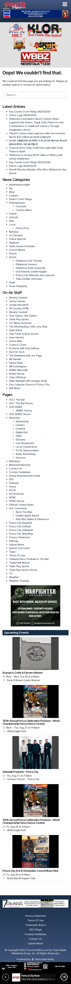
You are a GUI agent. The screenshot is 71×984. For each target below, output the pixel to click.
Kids (11, 220)
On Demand (15, 235)
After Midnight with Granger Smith (28, 380)
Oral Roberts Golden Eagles (31, 271)
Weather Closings (19, 580)
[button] (65, 4)
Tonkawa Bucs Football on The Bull (29, 559)
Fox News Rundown (20, 322)
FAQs (19, 435)
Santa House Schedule (22, 246)
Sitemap (13, 540)
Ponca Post (22, 228)
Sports (13, 257)
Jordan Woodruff (18, 304)
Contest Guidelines (20, 472)
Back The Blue (24, 511)
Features (14, 483)
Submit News (16, 544)
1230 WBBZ (15, 406)
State (12, 282)
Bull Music (15, 388)
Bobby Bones (16, 373)
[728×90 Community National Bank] (35, 966)
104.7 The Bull (17, 399)
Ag (10, 188)
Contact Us (15, 468)
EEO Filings (35, 929)
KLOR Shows (16, 493)
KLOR (12, 490)
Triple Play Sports (19, 319)
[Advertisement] (35, 14)
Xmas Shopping (18, 286)
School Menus (17, 249)
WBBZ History (24, 410)
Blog (11, 191)
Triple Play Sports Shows (23, 569)
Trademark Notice (19, 562)
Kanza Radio (16, 362)
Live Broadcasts (25, 443)
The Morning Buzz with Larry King (28, 326)
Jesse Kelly (15, 341)
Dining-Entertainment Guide (24, 475)
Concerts (21, 206)
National (13, 231)
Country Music (24, 210)
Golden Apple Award (27, 515)
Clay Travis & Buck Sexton (24, 333)
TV (10, 573)
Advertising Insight (19, 184)
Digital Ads (22, 432)
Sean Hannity (16, 337)
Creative (20, 428)
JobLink (13, 217)
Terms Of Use (17, 555)
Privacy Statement (19, 537)
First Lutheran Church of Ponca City (29, 384)
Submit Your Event (19, 548)
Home (12, 486)
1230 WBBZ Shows (20, 414)
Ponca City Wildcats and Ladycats (35, 275)
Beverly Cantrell (18, 297)
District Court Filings (20, 199)
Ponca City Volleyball (21, 530)
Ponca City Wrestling (21, 533)
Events (13, 213)
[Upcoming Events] (35, 653)
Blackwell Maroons (20, 464)
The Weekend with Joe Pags (25, 355)
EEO (11, 479)
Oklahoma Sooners (26, 264)
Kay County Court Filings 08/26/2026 (30, 111)
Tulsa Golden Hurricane (29, 278)
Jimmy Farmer (17, 301)
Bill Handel (15, 359)
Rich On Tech (16, 351)
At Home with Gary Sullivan (24, 348)
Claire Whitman (17, 377)
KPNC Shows (16, 501)
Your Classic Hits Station (23, 315)
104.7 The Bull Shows (21, 403)
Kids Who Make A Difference (32, 519)
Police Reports (17, 239)
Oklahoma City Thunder (29, 260)
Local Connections (26, 446)
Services (21, 457)
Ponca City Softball (20, 526)
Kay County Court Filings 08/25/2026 (30, 162)
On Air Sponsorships (27, 450)
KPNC (12, 497)
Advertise (14, 417)
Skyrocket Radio (44, 959)
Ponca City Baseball (20, 522)
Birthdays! (14, 461)
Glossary (21, 439)
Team (12, 551)
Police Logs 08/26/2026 (22, 115)
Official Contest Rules (21, 504)
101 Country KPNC (19, 308)
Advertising (22, 421)
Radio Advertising (26, 454)
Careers (13, 195)
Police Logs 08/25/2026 (22, 165)
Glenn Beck (15, 330)
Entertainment (17, 202)
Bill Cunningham (18, 366)
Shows (13, 253)
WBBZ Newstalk (18, 370)
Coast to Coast (17, 344)
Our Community (18, 508)
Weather (14, 577)
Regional (14, 242)
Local (12, 224)
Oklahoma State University (30, 268)
